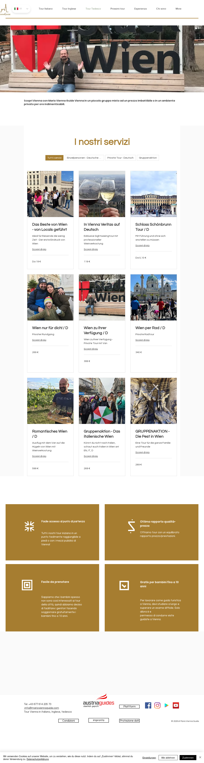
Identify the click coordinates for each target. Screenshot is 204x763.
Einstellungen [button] (149, 757)
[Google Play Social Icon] (167, 705)
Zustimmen (188, 757)
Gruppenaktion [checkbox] (148, 158)
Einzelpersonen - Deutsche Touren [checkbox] (85, 158)
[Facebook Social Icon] (148, 705)
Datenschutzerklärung (38, 759)
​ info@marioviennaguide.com (41, 708)
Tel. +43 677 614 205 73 (37, 704)
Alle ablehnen (168, 757)
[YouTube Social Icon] (176, 705)
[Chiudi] (200, 757)
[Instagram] (157, 705)
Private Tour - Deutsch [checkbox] (120, 158)
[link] (50, 227)
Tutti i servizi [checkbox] (54, 158)
